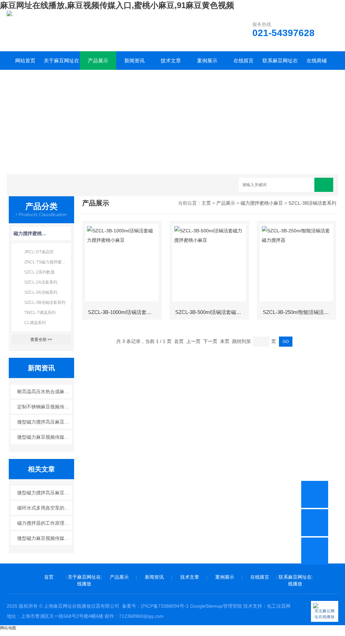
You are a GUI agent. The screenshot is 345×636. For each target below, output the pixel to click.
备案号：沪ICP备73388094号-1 (155, 606)
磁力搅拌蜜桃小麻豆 (30, 233)
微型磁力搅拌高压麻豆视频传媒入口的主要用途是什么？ (44, 492)
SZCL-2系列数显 (39, 272)
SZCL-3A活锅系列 (40, 292)
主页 (206, 203)
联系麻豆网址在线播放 (280, 64)
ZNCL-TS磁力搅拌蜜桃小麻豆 (47, 262)
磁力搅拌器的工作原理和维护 (44, 523)
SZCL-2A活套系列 (40, 282)
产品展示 (98, 60)
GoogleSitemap (206, 606)
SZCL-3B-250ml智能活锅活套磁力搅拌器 (299, 312)
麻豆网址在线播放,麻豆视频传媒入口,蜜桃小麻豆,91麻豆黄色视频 (117, 5)
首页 (49, 577)
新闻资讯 (134, 60)
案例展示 (207, 60)
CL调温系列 (35, 322)
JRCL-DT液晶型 (39, 252)
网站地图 (8, 628)
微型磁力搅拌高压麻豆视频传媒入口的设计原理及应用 (44, 422)
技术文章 (171, 60)
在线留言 (243, 60)
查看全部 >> (41, 339)
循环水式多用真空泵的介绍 (44, 508)
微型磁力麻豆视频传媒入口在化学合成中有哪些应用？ (44, 538)
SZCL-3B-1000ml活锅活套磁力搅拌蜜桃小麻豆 (124, 312)
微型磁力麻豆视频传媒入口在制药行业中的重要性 (44, 437)
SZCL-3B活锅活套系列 (44, 302)
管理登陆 (232, 606)
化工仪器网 (278, 606)
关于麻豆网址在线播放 (61, 64)
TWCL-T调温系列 (40, 312)
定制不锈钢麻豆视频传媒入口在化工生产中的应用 (44, 406)
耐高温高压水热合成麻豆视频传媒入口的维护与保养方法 (44, 391)
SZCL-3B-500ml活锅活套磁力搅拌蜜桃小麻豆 (211, 312)
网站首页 (25, 60)
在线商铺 (317, 60)
